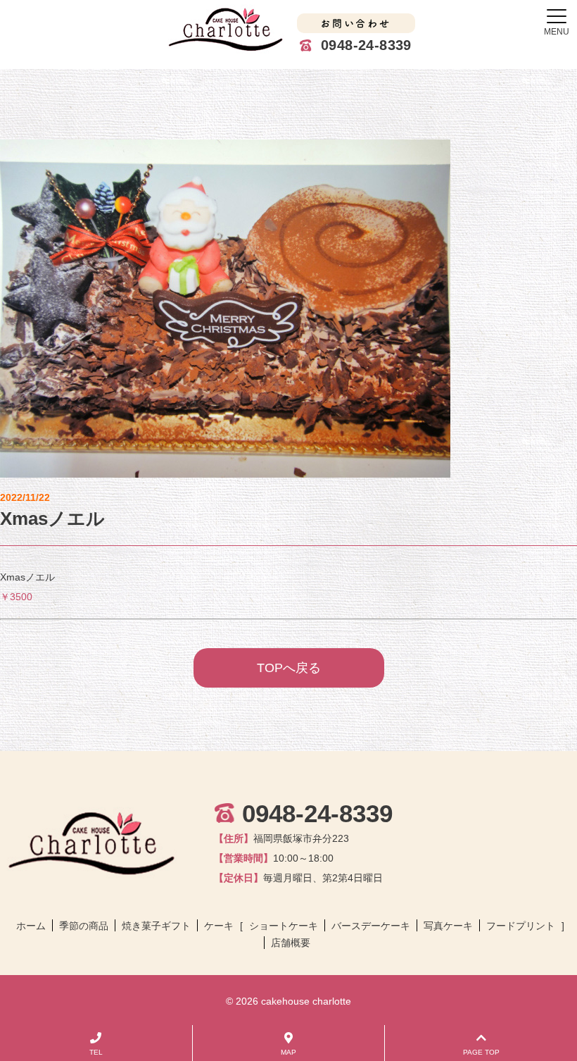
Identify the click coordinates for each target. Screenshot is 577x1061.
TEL (96, 1052)
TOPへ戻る (289, 668)
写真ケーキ (448, 925)
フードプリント (520, 925)
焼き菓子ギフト (156, 925)
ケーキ (219, 925)
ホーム (31, 925)
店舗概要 (290, 942)
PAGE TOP (481, 1052)
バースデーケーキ (370, 925)
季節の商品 (83, 925)
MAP (288, 1052)
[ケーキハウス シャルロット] (227, 29)
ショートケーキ (283, 925)
